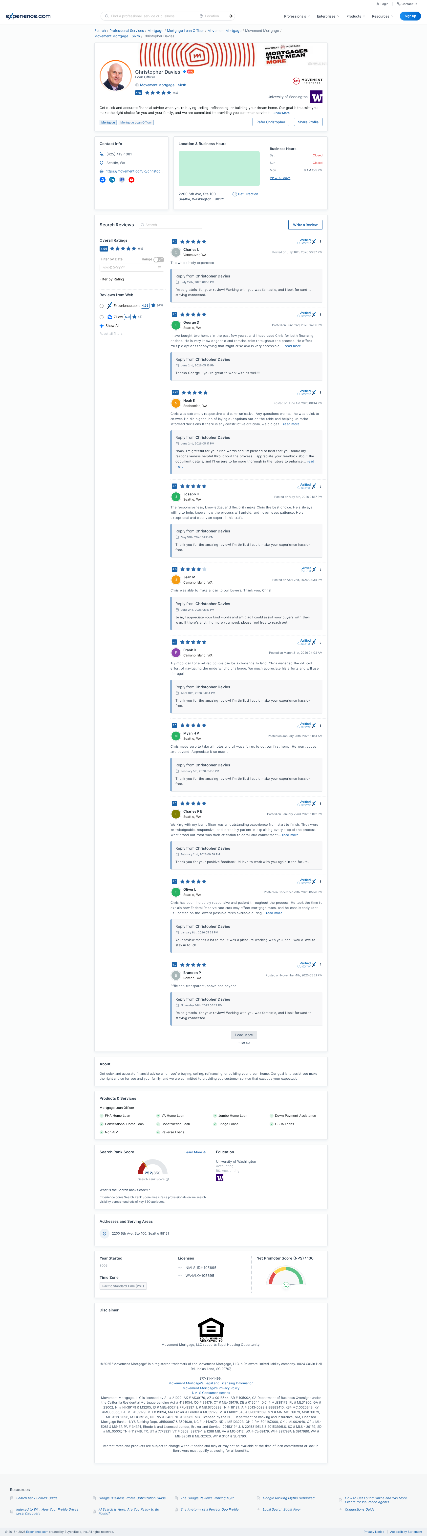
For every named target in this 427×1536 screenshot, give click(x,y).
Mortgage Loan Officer (185, 30)
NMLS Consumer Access (211, 1393)
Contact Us (409, 4)
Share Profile (308, 122)
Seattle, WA (116, 163)
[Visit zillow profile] (103, 180)
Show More (282, 113)
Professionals (295, 16)
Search (100, 30)
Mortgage (155, 30)
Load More (244, 1035)
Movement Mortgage (224, 30)
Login (384, 4)
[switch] (158, 259)
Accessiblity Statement (406, 1532)
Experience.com (37, 1532)
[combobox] (151, 16)
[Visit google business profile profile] (122, 180)
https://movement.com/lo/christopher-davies (135, 171)
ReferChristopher (270, 122)
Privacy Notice (374, 1532)
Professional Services (126, 30)
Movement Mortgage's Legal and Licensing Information (211, 1383)
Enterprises (326, 16)
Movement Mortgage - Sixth (117, 36)
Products (353, 16)
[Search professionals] (230, 16)
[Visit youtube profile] (131, 180)
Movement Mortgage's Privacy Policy (211, 1388)
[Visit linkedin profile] (112, 180)
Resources (380, 16)
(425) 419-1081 (119, 154)
